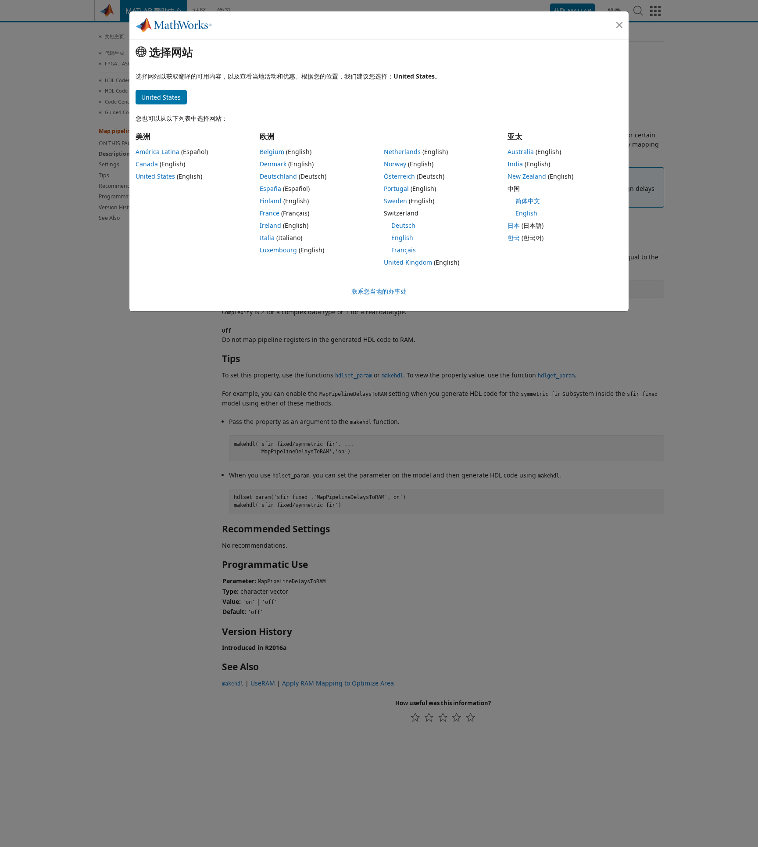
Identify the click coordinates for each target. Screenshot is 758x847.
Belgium (272, 151)
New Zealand (527, 176)
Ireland (270, 225)
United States (155, 176)
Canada (147, 164)
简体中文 (527, 201)
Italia (267, 237)
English (402, 237)
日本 (514, 225)
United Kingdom (408, 262)
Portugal (396, 188)
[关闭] (619, 25)
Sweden (395, 201)
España (270, 188)
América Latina (157, 151)
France (269, 213)
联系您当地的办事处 (379, 291)
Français (403, 250)
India (515, 164)
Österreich (399, 176)
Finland (271, 201)
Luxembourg (278, 250)
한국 (514, 237)
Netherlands (402, 151)
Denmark (273, 164)
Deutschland (278, 176)
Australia (521, 151)
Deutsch (403, 225)
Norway (395, 164)
